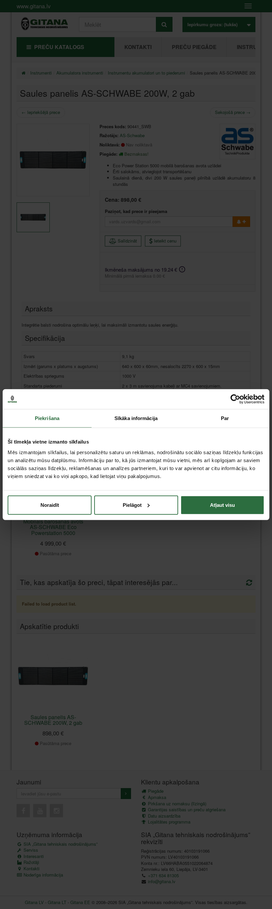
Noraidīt (49, 505)
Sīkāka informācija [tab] (136, 418)
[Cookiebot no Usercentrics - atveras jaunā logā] (235, 399)
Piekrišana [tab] (47, 418)
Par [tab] (225, 418)
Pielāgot (132, 505)
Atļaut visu (222, 505)
